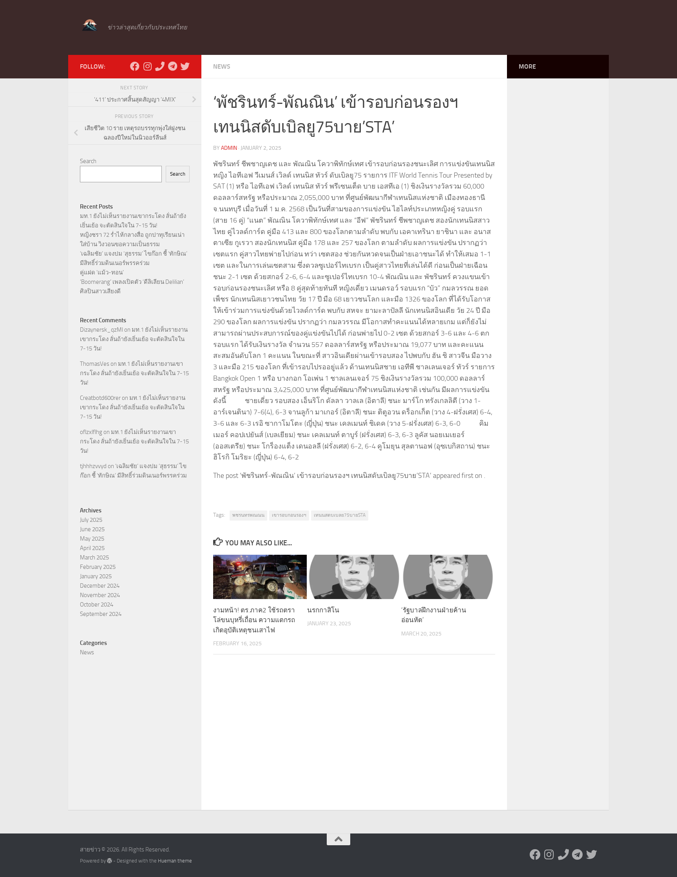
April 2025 (92, 548)
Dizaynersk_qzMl (101, 329)
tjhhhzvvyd (93, 466)
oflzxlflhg (91, 432)
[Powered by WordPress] (109, 860)
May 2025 (92, 538)
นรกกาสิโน (323, 610)
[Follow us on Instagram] (147, 66)
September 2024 (100, 613)
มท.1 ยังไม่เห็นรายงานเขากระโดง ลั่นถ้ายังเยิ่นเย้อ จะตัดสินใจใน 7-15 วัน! (134, 339)
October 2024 (96, 604)
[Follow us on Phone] (160, 66)
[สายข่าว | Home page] (90, 25)
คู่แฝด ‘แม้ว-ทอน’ (102, 272)
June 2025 (92, 529)
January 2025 (96, 576)
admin (229, 148)
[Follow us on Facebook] (134, 66)
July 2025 (91, 519)
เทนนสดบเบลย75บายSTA (340, 515)
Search (88, 161)
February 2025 (98, 566)
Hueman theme (175, 861)
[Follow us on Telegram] (172, 66)
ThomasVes (94, 363)
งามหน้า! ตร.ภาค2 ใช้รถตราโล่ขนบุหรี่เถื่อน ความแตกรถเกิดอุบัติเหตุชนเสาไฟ (254, 620)
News (221, 66)
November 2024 (100, 595)
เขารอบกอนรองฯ (289, 515)
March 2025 (94, 557)
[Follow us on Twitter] (185, 66)
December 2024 (99, 585)
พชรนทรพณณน (248, 515)
